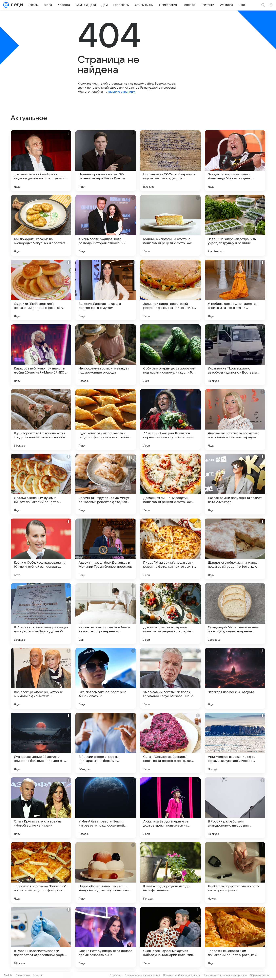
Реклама (38, 975)
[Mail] (6, 5)
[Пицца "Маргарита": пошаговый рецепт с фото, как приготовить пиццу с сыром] (170, 549)
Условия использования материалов (225, 975)
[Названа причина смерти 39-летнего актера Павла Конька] (105, 160)
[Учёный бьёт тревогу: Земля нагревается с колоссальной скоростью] (105, 807)
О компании (23, 975)
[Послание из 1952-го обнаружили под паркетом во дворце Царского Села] (170, 160)
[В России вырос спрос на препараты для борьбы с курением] (105, 743)
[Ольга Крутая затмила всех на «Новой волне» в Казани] (41, 807)
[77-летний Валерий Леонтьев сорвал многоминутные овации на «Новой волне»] (170, 419)
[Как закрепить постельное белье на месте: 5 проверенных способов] (105, 613)
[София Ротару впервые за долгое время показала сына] (105, 937)
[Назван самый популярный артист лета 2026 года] (235, 484)
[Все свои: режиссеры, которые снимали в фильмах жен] (41, 678)
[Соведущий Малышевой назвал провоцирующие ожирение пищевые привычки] (235, 613)
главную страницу (121, 91)
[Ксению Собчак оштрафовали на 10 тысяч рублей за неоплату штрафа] (41, 549)
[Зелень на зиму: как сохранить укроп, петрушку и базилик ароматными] (235, 225)
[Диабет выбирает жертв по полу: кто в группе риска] (235, 872)
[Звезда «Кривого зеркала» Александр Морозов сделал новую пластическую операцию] (235, 160)
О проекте (115, 975)
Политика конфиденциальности (181, 975)
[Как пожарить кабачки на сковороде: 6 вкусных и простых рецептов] (41, 225)
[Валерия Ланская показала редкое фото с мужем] (105, 290)
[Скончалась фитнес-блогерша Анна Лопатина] (105, 678)
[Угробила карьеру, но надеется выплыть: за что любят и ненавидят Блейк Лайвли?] (235, 290)
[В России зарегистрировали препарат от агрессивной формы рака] (41, 937)
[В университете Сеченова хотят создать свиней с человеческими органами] (41, 419)
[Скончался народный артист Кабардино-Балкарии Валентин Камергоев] (170, 937)
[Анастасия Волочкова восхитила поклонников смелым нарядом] (235, 419)
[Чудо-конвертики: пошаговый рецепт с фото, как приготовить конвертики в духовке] (105, 419)
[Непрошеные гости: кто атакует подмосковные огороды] (105, 354)
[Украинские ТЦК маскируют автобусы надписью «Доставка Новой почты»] (235, 354)
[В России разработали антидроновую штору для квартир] (235, 807)
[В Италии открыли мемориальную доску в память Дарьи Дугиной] (41, 613)
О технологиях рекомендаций (142, 975)
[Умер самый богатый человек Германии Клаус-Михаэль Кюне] (170, 678)
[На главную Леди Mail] (16, 5)
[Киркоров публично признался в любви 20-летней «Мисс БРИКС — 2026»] (41, 354)
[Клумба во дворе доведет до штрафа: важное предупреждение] (170, 872)
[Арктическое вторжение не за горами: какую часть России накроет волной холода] (235, 743)
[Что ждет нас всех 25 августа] (235, 678)
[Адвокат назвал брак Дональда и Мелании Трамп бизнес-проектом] (105, 549)
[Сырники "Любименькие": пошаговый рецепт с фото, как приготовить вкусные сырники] (41, 290)
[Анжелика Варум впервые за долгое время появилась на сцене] (170, 807)
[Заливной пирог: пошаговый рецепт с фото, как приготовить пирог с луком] (170, 290)
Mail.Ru (8, 975)
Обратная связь (259, 975)
